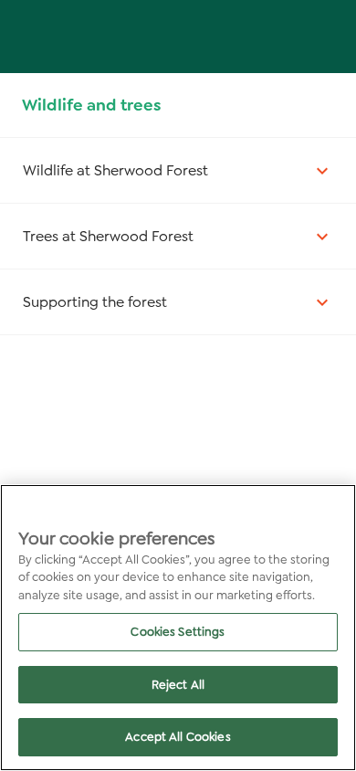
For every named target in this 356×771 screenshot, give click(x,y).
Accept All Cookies (177, 737)
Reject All (178, 685)
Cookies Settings (178, 632)
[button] (178, 170)
